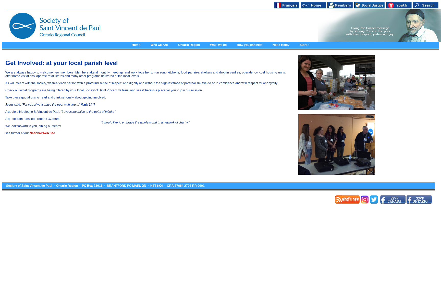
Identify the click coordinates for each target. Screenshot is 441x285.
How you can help (249, 45)
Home (136, 45)
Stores (304, 45)
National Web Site (42, 133)
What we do (218, 45)
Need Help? (281, 45)
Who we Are (159, 45)
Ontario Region (189, 45)
